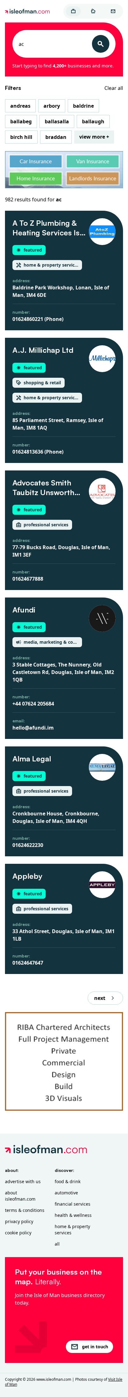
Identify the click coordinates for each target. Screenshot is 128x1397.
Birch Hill (21, 137)
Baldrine (83, 105)
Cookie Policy (18, 1233)
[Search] (100, 44)
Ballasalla (57, 121)
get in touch (95, 1347)
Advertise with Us (23, 1181)
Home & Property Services (72, 1229)
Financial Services (72, 1204)
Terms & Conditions (24, 1210)
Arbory (51, 105)
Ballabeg (21, 121)
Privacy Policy (19, 1221)
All (57, 1244)
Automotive (66, 1193)
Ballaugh (93, 121)
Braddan (55, 137)
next (99, 998)
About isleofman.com (20, 1196)
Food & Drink (67, 1181)
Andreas (20, 105)
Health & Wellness (73, 1215)
